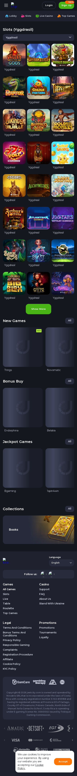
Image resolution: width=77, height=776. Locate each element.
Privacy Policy (12, 640)
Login (49, 5)
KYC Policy (9, 668)
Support (44, 589)
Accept (63, 761)
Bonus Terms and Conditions (14, 634)
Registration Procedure (18, 654)
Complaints (10, 649)
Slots (6, 594)
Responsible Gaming (16, 645)
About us (45, 598)
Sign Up (67, 4)
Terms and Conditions (17, 627)
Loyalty (44, 637)
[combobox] (38, 37)
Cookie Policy (11, 664)
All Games (9, 589)
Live (5, 598)
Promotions (46, 627)
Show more (38, 308)
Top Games (10, 613)
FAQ (42, 594)
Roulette (8, 608)
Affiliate (8, 659)
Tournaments (48, 632)
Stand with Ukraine (51, 603)
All (69, 320)
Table (6, 603)
